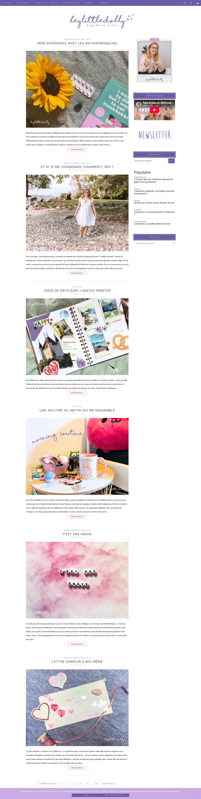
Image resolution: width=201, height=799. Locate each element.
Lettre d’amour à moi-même (77, 661)
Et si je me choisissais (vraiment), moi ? (77, 167)
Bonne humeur (71, 39)
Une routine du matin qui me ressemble (77, 410)
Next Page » (109, 783)
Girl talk (86, 39)
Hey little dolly (100, 21)
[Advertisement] (154, 301)
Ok (86, 795)
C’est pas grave (77, 534)
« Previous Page (48, 783)
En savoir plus (115, 795)
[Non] (197, 793)
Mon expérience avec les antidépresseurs (77, 43)
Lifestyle (77, 287)
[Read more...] (77, 149)
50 (96, 783)
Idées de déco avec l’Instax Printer (77, 290)
